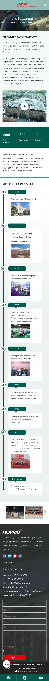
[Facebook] (5, 556)
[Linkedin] (10, 556)
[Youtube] (15, 556)
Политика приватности (27, 671)
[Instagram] (20, 556)
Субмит (14, 657)
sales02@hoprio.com (19, 583)
